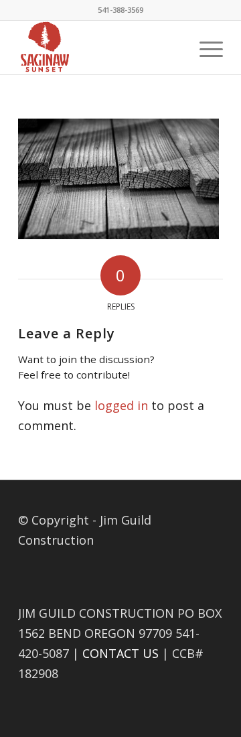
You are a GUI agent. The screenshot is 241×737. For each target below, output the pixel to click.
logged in (121, 405)
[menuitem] (204, 47)
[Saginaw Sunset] (100, 47)
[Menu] (204, 47)
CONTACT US (120, 653)
